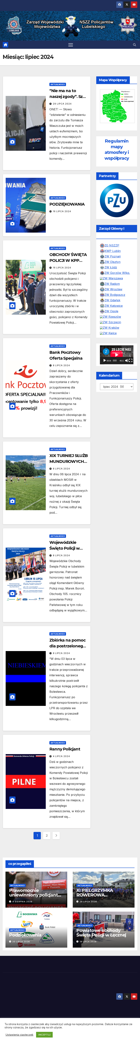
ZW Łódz (110, 267)
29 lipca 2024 (62, 103)
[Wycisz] (127, 360)
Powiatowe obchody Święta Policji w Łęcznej (101, 933)
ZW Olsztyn (112, 262)
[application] (116, 354)
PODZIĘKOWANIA (67, 204)
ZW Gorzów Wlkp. (117, 273)
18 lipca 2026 (88, 941)
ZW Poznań (112, 256)
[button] (134, 45)
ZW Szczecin (112, 322)
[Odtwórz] (104, 360)
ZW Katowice (113, 306)
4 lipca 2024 (61, 756)
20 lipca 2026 (21, 941)
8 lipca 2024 (61, 365)
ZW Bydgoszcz (114, 295)
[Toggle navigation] (70, 45)
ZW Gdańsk (112, 300)
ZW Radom (112, 284)
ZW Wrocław (113, 289)
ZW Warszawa (113, 278)
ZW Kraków (111, 327)
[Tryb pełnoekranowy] (131, 360)
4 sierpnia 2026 (22, 901)
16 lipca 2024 (62, 211)
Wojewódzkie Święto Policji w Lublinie (64, 548)
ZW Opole (111, 311)
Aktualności (57, 84)
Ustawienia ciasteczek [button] (19, 1034)
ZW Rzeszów (112, 316)
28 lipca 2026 (88, 901)
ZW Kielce (110, 333)
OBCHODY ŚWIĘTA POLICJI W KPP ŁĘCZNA (68, 260)
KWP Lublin (112, 251)
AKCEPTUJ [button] (44, 1034)
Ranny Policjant (64, 749)
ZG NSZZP (111, 245)
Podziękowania (25, 935)
